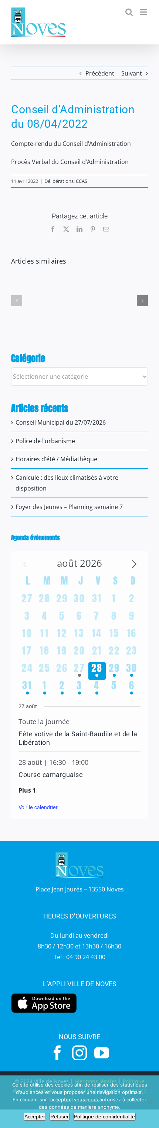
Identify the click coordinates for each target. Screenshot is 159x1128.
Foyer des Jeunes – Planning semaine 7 (69, 507)
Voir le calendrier (38, 807)
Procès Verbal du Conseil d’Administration (70, 162)
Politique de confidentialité (104, 1116)
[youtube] (101, 1052)
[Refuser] (149, 1101)
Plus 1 (27, 790)
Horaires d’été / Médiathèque (56, 459)
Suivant (131, 73)
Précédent (99, 73)
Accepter (34, 1116)
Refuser (59, 1116)
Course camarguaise (50, 775)
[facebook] (57, 1052)
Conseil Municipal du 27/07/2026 (61, 422)
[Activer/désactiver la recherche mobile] (129, 12)
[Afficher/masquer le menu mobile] (144, 12)
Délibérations (59, 181)
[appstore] (44, 995)
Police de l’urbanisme (45, 441)
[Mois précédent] (24, 564)
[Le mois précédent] (134, 564)
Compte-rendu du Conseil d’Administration (71, 144)
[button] (16, 300)
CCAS (81, 181)
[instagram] (79, 1052)
